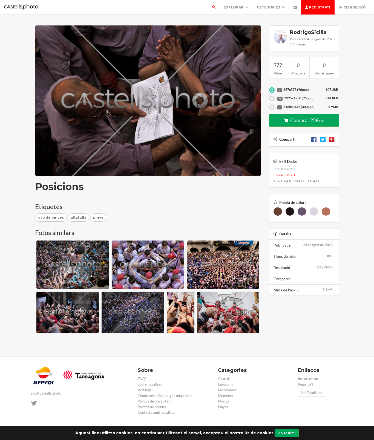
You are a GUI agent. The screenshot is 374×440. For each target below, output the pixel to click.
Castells (224, 379)
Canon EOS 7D (284, 175)
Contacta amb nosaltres (156, 412)
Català (312, 393)
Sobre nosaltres (150, 384)
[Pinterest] (332, 139)
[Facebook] (314, 139)
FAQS (142, 379)
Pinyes (223, 407)
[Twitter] (323, 139)
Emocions (225, 384)
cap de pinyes (51, 217)
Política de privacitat (154, 401)
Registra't (319, 7)
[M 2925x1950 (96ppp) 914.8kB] (272, 98)
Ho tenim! (287, 433)
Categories (269, 7)
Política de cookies (152, 407)
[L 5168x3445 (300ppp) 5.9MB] (272, 107)
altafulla (78, 217)
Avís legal (145, 390)
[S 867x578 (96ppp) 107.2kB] (272, 90)
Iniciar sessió (352, 7)
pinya (98, 217)
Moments (225, 396)
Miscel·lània (227, 390)
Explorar (234, 7)
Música (223, 401)
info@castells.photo (46, 393)
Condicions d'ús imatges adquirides (165, 396)
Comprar (306, 120)
